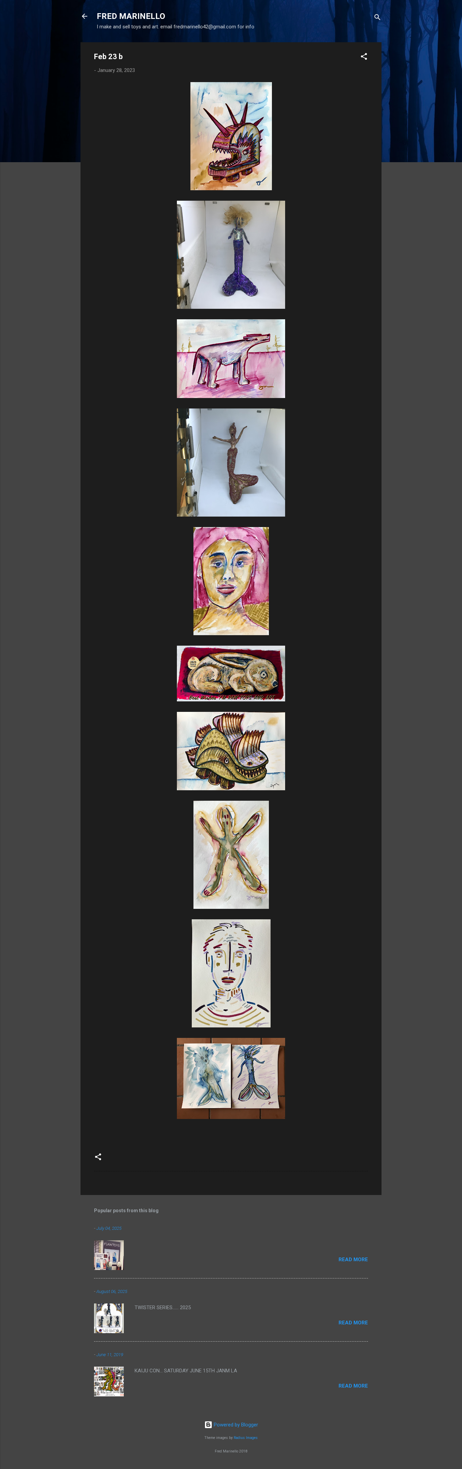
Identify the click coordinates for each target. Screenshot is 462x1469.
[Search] (377, 18)
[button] (364, 57)
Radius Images (246, 1438)
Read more (353, 1259)
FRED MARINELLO (131, 16)
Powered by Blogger (235, 1425)
